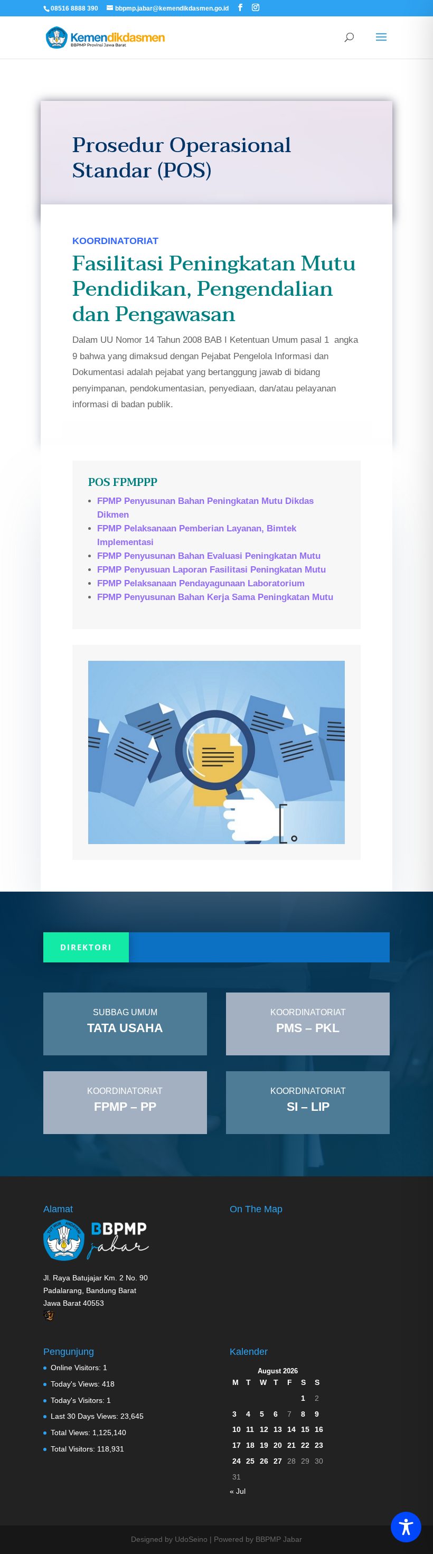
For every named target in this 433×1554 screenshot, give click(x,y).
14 (291, 1429)
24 (236, 1461)
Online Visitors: (77, 1367)
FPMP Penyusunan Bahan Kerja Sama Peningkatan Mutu (215, 597)
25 (250, 1461)
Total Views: (71, 1432)
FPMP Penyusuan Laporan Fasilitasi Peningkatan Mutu (211, 570)
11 (250, 1429)
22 (305, 1445)
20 (278, 1445)
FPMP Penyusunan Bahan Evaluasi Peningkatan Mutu (209, 556)
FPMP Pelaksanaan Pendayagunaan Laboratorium (201, 583)
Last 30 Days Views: (85, 1416)
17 (236, 1445)
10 (236, 1429)
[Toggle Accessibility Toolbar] (406, 1527)
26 (264, 1461)
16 (319, 1429)
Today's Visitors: (79, 1400)
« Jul (238, 1491)
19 (264, 1445)
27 (278, 1461)
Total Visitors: (74, 1449)
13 (278, 1429)
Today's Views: (76, 1384)
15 (305, 1429)
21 (291, 1445)
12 (264, 1429)
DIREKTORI (86, 947)
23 (319, 1445)
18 (250, 1445)
